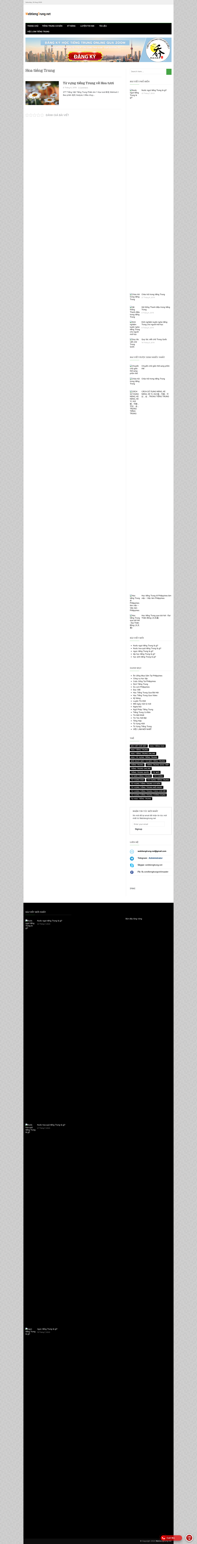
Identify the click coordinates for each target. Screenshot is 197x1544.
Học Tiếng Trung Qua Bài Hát (146, 692)
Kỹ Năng (137, 698)
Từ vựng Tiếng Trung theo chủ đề (148, 791)
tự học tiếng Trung (141, 799)
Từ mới (156, 772)
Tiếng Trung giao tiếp (158, 765)
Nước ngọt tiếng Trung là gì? (154, 90)
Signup (138, 829)
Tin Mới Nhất (138, 715)
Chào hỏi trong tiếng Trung (153, 294)
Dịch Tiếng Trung (140, 684)
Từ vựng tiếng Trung (158, 780)
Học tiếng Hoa (157, 746)
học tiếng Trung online (143, 753)
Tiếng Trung (137, 765)
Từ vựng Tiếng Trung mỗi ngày (146, 787)
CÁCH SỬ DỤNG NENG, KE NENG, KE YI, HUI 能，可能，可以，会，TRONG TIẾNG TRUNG (155, 393)
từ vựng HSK (137, 780)
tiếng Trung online (141, 769)
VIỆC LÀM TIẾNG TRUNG (38, 31)
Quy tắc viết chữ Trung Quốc (154, 339)
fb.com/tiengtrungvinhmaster (155, 872)
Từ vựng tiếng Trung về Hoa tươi (88, 83)
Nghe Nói (137, 706)
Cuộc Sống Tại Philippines (144, 681)
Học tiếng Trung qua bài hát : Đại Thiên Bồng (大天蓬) (156, 616)
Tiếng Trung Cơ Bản (141, 712)
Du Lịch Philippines (141, 687)
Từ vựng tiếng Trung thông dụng (148, 795)
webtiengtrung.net (153, 865)
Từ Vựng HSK (139, 723)
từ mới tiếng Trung (141, 776)
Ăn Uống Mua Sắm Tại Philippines (147, 675)
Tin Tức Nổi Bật (140, 718)
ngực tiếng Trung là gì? (143, 651)
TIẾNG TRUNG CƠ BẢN (52, 26)
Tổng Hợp (137, 721)
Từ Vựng (158, 776)
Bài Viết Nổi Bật (139, 746)
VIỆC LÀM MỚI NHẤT (142, 729)
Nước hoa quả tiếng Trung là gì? (147, 648)
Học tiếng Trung (139, 750)
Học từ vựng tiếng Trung (144, 757)
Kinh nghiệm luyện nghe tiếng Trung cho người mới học (154, 323)
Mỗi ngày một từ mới (142, 704)
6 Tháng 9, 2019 (70, 87)
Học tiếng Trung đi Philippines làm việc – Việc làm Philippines (156, 596)
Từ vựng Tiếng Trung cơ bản (145, 784)
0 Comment (83, 87)
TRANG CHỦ (32, 26)
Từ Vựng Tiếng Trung (142, 726)
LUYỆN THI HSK (87, 26)
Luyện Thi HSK (139, 701)
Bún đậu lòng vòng (134, 919)
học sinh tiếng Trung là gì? (144, 657)
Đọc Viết (136, 690)
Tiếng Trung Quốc (140, 772)
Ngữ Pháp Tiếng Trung (143, 709)
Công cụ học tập (140, 678)
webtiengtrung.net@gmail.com (152, 851)
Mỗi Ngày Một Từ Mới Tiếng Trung (148, 761)
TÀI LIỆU (103, 26)
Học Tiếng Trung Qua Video (145, 695)
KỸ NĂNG (71, 26)
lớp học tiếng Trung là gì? (144, 654)
